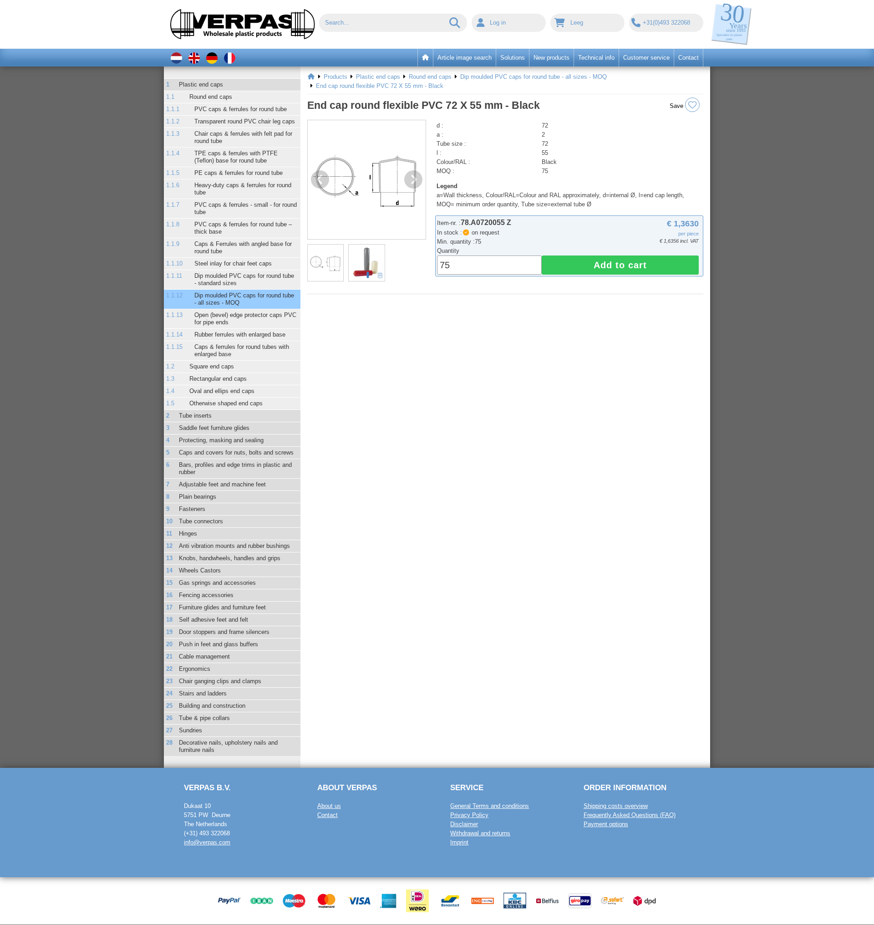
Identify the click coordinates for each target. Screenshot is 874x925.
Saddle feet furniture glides (214, 427)
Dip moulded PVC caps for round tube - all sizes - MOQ (244, 299)
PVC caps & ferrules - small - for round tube (245, 208)
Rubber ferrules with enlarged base (239, 334)
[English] (194, 57)
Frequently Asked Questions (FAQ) (630, 815)
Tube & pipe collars (204, 718)
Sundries (190, 730)
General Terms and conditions (489, 805)
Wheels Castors (200, 570)
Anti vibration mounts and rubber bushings (234, 545)
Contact (327, 815)
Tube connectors (201, 521)
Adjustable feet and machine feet (222, 484)
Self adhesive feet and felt (213, 619)
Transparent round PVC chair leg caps (244, 121)
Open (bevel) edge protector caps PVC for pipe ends (245, 319)
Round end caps (210, 96)
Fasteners (192, 509)
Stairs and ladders (203, 693)
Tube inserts (195, 415)
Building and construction (212, 705)
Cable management (204, 656)
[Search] (455, 23)
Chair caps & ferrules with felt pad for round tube (243, 137)
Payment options (606, 824)
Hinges (188, 533)
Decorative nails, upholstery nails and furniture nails (228, 746)
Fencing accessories (206, 595)
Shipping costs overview (616, 805)
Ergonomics (194, 668)
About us (329, 805)
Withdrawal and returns (480, 833)
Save (677, 105)
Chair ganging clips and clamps (220, 681)
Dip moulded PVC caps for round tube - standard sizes (244, 279)
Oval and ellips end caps (221, 391)
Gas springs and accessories (217, 582)
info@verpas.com (207, 842)
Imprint (459, 842)
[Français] (229, 57)
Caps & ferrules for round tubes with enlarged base (241, 350)
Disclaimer (464, 824)
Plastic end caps (201, 84)
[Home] (311, 77)
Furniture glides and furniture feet (222, 607)
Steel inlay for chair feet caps (233, 263)
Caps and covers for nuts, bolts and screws (236, 452)
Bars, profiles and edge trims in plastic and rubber (235, 468)
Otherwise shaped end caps (226, 403)
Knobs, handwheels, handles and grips (229, 558)
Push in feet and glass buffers (218, 644)
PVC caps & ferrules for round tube (240, 109)
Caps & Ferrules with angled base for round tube (243, 247)
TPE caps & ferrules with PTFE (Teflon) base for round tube (236, 157)
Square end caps (211, 366)
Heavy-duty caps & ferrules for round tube (242, 189)
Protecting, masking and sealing (221, 440)
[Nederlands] (176, 57)
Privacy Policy (469, 815)
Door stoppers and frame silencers (224, 632)
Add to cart (620, 265)
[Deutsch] (212, 57)
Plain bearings (197, 496)
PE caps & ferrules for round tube (238, 172)
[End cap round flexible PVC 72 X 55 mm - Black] (366, 180)
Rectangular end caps (218, 378)
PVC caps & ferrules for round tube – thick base (243, 228)
